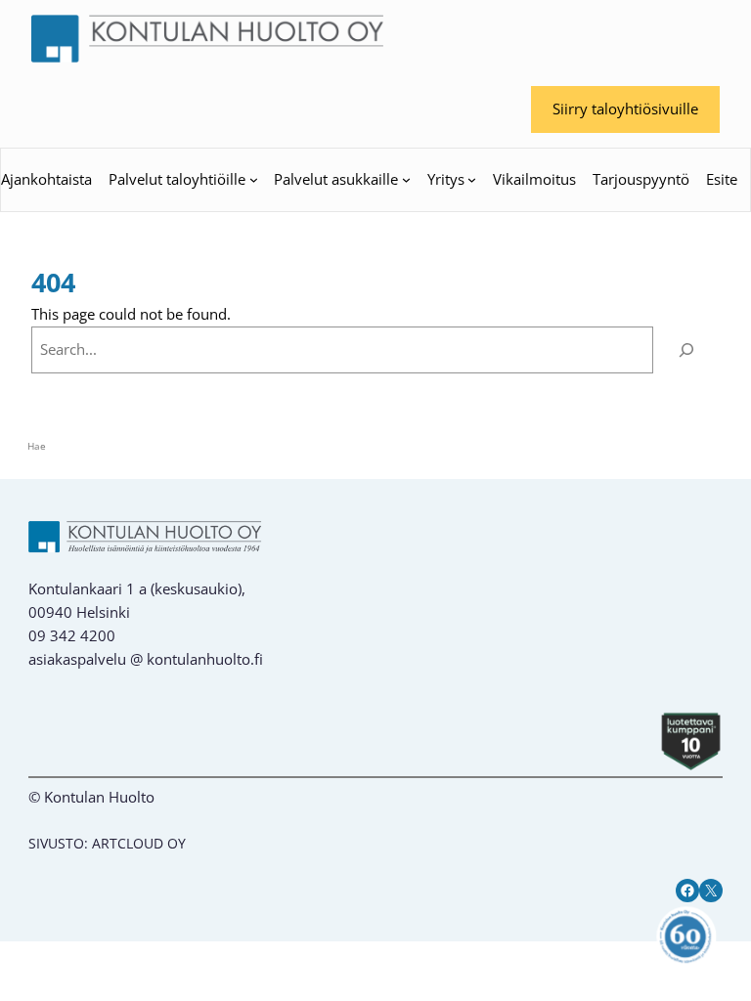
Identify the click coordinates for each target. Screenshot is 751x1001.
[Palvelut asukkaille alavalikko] (406, 179)
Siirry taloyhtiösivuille (625, 108)
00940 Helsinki (79, 612)
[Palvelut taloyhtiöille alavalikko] (253, 179)
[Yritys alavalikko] (471, 179)
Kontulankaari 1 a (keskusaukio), (136, 588)
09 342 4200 (71, 635)
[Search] (686, 349)
